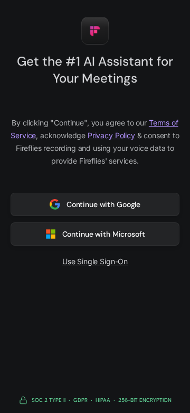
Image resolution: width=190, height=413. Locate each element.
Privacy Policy (111, 135)
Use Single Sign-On (95, 261)
